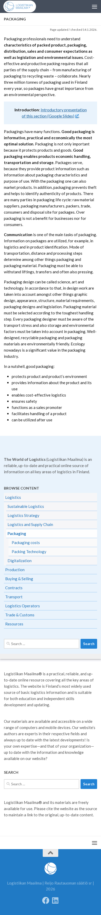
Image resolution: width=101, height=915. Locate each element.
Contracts (14, 587)
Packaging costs (26, 542)
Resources (14, 624)
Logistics (13, 497)
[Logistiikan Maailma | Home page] (23, 6)
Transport (14, 596)
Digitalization (20, 560)
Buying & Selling (19, 578)
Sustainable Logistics (26, 506)
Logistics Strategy (23, 515)
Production (15, 569)
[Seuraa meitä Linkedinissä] (55, 900)
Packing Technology (29, 551)
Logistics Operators (22, 605)
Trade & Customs (19, 614)
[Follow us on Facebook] (45, 900)
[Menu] (94, 6)
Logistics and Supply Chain (30, 524)
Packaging (17, 533)
